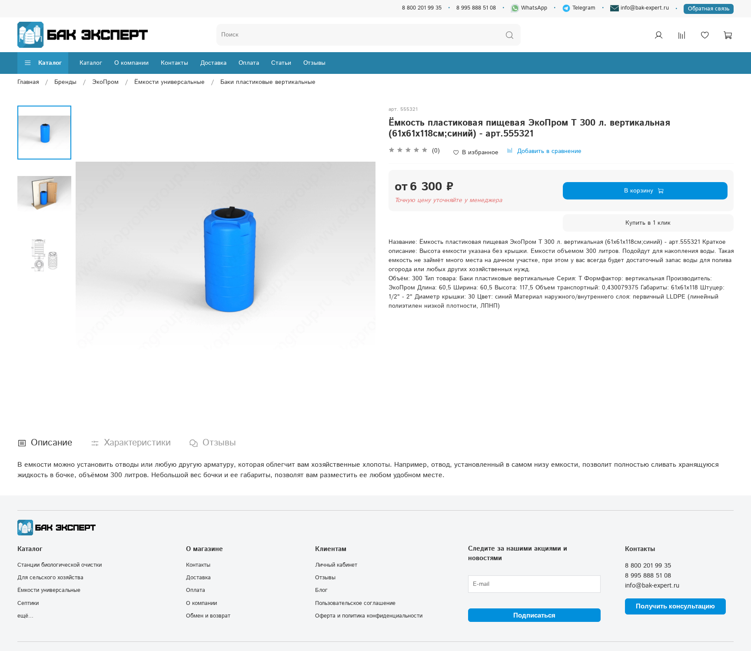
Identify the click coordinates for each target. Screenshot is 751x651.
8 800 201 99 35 (422, 8)
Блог (321, 590)
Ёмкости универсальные (169, 82)
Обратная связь (708, 9)
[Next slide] (360, 255)
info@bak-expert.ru (644, 8)
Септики (28, 603)
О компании (131, 63)
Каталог (50, 63)
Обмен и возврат (208, 616)
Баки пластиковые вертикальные (268, 82)
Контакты (174, 63)
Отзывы (314, 63)
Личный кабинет (336, 565)
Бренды (65, 82)
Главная (28, 82)
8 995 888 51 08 (476, 8)
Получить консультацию (675, 606)
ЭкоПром (105, 82)
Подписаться (534, 615)
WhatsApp (533, 8)
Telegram (583, 8)
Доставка (213, 63)
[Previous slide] (91, 255)
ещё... (25, 616)
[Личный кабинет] (658, 35)
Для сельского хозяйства (50, 577)
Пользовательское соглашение (355, 603)
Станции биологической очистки (59, 565)
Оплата (249, 63)
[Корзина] (727, 35)
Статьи (281, 63)
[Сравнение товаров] (681, 35)
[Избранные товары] (704, 35)
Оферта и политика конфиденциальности (368, 616)
